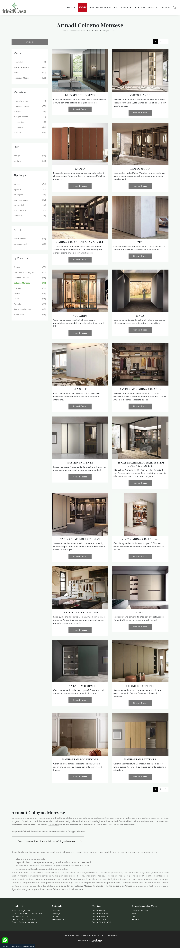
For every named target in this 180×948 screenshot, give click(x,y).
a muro (29, 184)
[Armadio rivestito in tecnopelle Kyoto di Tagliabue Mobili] (80, 144)
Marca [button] (18, 53)
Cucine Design (99, 910)
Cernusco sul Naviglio (29, 272)
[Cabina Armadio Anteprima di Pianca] (140, 364)
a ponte (29, 189)
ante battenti (29, 238)
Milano (29, 293)
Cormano (29, 288)
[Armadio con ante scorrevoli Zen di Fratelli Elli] (140, 217)
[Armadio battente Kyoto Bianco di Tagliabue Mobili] (140, 70)
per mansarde (29, 210)
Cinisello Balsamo (29, 277)
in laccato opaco (29, 106)
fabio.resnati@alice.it (29, 922)
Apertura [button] (19, 230)
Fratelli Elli (29, 62)
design (29, 155)
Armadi (90, 31)
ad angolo (29, 194)
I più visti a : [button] (22, 258)
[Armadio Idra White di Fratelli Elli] (80, 364)
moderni (29, 161)
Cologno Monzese (29, 283)
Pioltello (29, 304)
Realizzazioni (58, 919)
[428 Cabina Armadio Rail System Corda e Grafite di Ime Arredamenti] (140, 438)
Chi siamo (56, 910)
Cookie (12, 946)
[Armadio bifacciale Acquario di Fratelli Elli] (80, 291)
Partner (152, 7)
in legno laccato (29, 116)
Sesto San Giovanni (29, 309)
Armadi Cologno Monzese (106, 31)
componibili (29, 205)
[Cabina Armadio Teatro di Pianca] (80, 587)
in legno (29, 111)
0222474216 (22, 916)
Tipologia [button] (20, 175)
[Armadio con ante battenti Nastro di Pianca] (80, 438)
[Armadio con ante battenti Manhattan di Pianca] (140, 734)
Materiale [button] (20, 92)
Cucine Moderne (100, 913)
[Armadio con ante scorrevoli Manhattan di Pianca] (80, 734)
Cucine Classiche (100, 916)
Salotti (135, 913)
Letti (134, 916)
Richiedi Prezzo (80, 109)
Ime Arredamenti (29, 67)
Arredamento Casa (100, 7)
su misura (29, 215)
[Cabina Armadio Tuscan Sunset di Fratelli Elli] (80, 217)
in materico (29, 122)
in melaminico (29, 127)
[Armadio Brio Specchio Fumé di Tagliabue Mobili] (80, 70)
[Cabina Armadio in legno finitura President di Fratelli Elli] (80, 514)
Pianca (29, 72)
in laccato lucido (29, 101)
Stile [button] (16, 147)
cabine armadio (29, 200)
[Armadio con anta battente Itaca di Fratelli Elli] (140, 291)
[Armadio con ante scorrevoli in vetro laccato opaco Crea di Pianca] (140, 587)
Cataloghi (139, 7)
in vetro (29, 132)
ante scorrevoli (29, 244)
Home (65, 31)
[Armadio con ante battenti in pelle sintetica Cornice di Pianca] (140, 661)
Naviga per (29, 41)
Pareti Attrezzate (140, 910)
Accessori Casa (122, 7)
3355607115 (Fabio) (27, 919)
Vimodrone (29, 314)
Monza (29, 298)
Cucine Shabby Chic (102, 922)
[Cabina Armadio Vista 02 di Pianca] (140, 514)
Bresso (29, 267)
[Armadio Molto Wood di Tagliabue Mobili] (140, 144)
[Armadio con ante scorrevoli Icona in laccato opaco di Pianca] (80, 661)
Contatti (165, 7)
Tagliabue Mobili (29, 78)
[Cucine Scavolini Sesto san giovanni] (82, 7)
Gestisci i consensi (26, 946)
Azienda (71, 7)
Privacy (4, 946)
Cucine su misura (100, 919)
